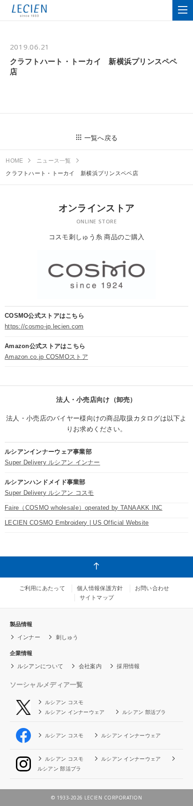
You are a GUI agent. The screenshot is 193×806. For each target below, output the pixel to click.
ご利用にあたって (42, 588)
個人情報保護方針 (100, 588)
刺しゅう (67, 637)
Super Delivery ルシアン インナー (52, 462)
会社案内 (90, 666)
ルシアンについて (40, 666)
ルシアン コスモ (64, 702)
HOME (14, 160)
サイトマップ (97, 597)
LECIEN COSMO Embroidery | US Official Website (77, 522)
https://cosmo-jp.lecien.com (44, 326)
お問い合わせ (152, 588)
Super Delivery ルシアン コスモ (49, 492)
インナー (28, 637)
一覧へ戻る (101, 138)
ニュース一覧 (54, 160)
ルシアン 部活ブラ (144, 712)
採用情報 (128, 666)
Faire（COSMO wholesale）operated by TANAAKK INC (84, 507)
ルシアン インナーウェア (74, 712)
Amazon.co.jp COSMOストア (46, 356)
